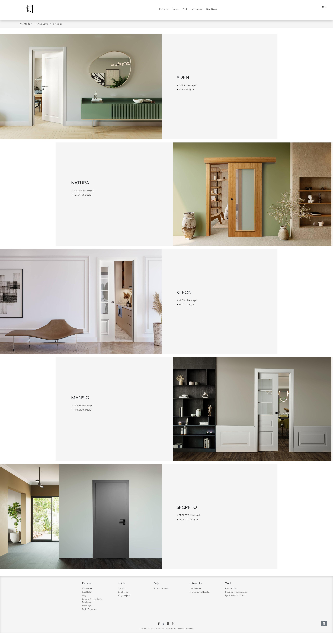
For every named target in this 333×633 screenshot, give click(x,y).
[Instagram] (168, 623)
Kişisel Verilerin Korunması (236, 592)
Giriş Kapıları (123, 592)
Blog (84, 596)
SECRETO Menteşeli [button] (189, 515)
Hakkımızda (87, 589)
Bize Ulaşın (211, 9)
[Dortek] (30, 9)
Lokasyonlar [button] (197, 9)
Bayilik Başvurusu (89, 609)
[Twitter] (164, 623)
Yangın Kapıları (124, 596)
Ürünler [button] (176, 9)
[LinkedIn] (173, 623)
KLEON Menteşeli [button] (187, 300)
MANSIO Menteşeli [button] (83, 406)
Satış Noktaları (195, 589)
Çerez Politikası (231, 589)
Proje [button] (185, 9)
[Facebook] (159, 623)
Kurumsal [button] (164, 9)
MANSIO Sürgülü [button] (82, 410)
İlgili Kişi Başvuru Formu (235, 596)
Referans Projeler (161, 589)
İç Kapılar (122, 589)
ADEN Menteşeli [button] (187, 85)
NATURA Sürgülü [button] (82, 195)
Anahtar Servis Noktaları (200, 592)
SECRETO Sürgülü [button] (188, 519)
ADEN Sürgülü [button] (186, 90)
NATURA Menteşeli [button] (83, 191)
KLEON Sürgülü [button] (186, 305)
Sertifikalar (86, 592)
